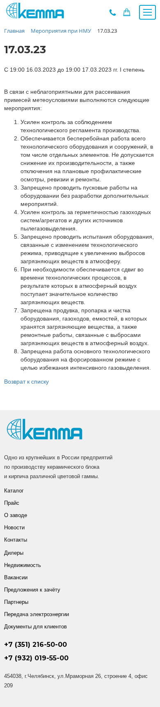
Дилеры (13, 553)
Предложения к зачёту (32, 590)
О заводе (15, 515)
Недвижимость (22, 565)
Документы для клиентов (35, 626)
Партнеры (16, 602)
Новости (14, 527)
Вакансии (15, 577)
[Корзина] (127, 14)
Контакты (15, 540)
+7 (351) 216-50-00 (35, 644)
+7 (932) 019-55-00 (36, 658)
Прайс (11, 503)
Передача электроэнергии (36, 614)
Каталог (14, 491)
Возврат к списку (26, 381)
